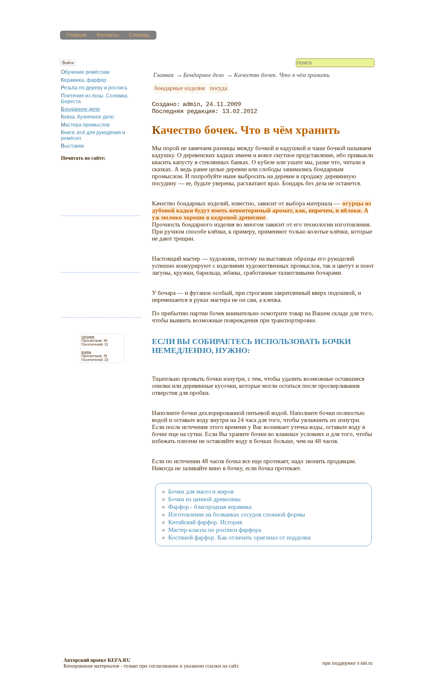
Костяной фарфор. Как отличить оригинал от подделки (239, 537)
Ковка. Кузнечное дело (87, 116)
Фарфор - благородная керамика (210, 506)
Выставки (72, 146)
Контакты (108, 35)
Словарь (139, 35)
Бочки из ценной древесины (204, 499)
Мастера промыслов (85, 124)
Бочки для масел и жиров (201, 491)
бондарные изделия (179, 88)
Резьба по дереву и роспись (94, 87)
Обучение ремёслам (85, 72)
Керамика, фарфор (83, 80)
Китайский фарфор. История (205, 522)
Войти (68, 62)
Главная (76, 35)
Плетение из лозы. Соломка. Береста (94, 98)
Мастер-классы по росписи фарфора (214, 529)
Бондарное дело (80, 109)
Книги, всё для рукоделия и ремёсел (93, 135)
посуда (218, 88)
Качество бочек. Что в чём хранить (282, 75)
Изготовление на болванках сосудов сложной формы (236, 514)
